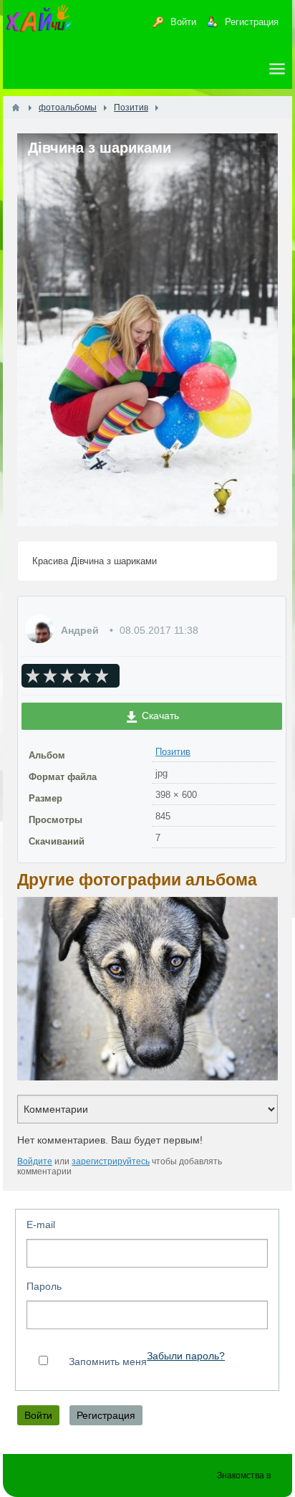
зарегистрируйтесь (111, 1161)
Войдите (34, 1161)
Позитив (172, 751)
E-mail (40, 1224)
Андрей (80, 630)
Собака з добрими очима (154, 988)
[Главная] (15, 107)
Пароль (44, 1286)
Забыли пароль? (186, 1356)
